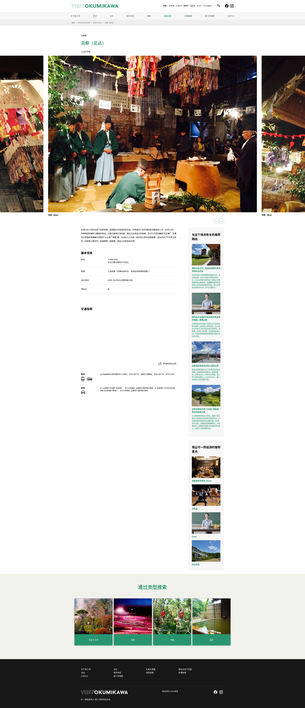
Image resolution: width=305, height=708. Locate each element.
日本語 (171, 6)
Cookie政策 (173, 691)
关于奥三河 (75, 15)
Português (207, 6)
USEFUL (230, 15)
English (179, 6)
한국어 (199, 6)
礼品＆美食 (150, 669)
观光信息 (117, 672)
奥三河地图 (209, 15)
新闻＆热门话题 (185, 669)
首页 (73, 22)
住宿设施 (167, 15)
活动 (95, 15)
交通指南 (188, 15)
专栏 (112, 15)
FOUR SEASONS (84, 22)
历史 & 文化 (97, 22)
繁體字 (185, 6)
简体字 (192, 6)
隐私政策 (165, 691)
